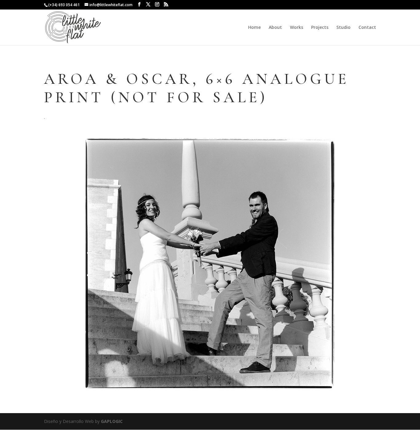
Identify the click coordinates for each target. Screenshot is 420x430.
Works (296, 27)
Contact (367, 27)
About (275, 27)
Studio (343, 27)
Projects (319, 27)
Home (254, 27)
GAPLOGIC (112, 421)
